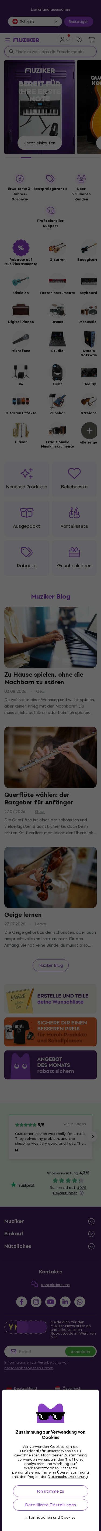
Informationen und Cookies (50, 1517)
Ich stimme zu (50, 1491)
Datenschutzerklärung (68, 1476)
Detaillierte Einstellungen (50, 1504)
